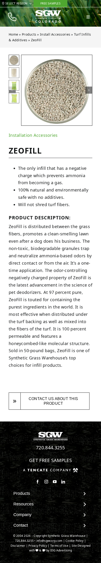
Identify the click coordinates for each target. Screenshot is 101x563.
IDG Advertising (61, 550)
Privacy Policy (37, 546)
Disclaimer (18, 546)
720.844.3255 (50, 447)
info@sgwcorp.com (49, 541)
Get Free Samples (50, 460)
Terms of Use (59, 546)
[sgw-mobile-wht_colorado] (48, 12)
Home (13, 34)
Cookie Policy (75, 541)
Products (29, 34)
